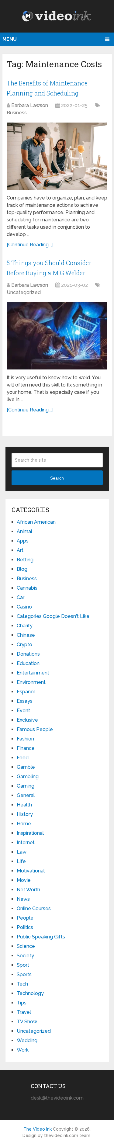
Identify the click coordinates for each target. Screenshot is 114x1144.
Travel (24, 1012)
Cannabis (27, 588)
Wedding (27, 1040)
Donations (28, 654)
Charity (25, 626)
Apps (23, 541)
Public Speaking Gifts (41, 937)
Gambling (28, 776)
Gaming (25, 786)
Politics (25, 927)
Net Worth (28, 890)
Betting (25, 560)
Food (23, 758)
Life (21, 861)
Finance (26, 748)
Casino (24, 607)
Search (57, 478)
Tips (21, 1003)
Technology (30, 993)
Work (23, 1050)
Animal (24, 531)
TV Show (27, 1021)
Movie (24, 880)
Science (26, 946)
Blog (22, 569)
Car (20, 597)
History (25, 814)
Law (21, 852)
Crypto (24, 644)
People (25, 918)
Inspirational (30, 833)
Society (25, 956)
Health (24, 805)
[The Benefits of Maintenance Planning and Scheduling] (57, 156)
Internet (26, 842)
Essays (25, 701)
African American (36, 522)
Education (28, 663)
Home (24, 824)
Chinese (26, 635)
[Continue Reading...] (30, 245)
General (26, 795)
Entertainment (33, 673)
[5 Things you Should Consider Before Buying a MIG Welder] (57, 335)
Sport (23, 965)
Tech (22, 984)
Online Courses (34, 908)
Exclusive (27, 720)
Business (17, 113)
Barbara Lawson (29, 105)
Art (20, 550)
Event (23, 710)
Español (26, 692)
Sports (24, 974)
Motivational (31, 871)
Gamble (26, 767)
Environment (31, 682)
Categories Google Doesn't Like (53, 616)
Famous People (35, 729)
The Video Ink (37, 1129)
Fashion (25, 739)
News (23, 899)
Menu (9, 39)
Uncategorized (24, 292)
